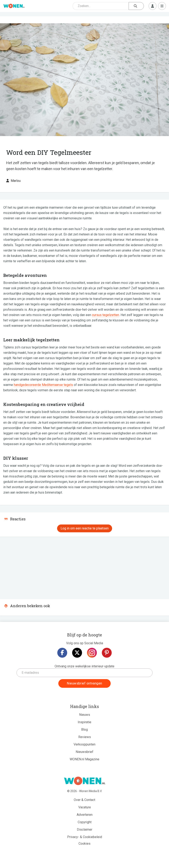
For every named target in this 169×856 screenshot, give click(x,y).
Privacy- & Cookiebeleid (84, 837)
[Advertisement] (31, 566)
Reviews (84, 737)
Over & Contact (84, 800)
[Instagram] (92, 653)
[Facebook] (62, 653)
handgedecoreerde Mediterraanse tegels (43, 385)
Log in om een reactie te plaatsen (85, 528)
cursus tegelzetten (105, 315)
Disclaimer (84, 829)
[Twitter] (77, 653)
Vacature (84, 807)
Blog (84, 729)
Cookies (84, 843)
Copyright (85, 822)
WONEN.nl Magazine (84, 759)
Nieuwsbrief (84, 752)
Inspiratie (84, 722)
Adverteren (85, 815)
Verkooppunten (84, 744)
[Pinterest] (107, 653)
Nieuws (84, 715)
